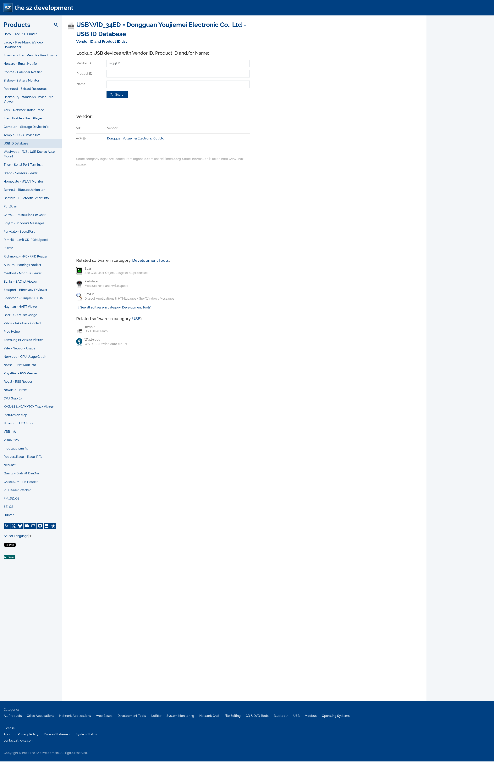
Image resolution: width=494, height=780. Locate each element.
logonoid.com (143, 159)
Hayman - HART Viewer (21, 306)
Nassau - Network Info (20, 365)
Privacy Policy (28, 734)
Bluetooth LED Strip (18, 423)
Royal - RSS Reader (18, 381)
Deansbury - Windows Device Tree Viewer (28, 99)
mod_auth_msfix (16, 448)
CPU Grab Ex (13, 398)
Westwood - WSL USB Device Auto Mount (29, 154)
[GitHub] (40, 526)
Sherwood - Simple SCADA (23, 298)
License (9, 728)
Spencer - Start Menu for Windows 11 (30, 55)
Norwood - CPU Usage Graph (25, 357)
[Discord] (27, 526)
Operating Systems (336, 716)
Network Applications (75, 716)
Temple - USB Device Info (22, 135)
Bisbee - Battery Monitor (21, 80)
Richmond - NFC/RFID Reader (25, 256)
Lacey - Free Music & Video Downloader (23, 45)
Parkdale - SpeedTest (19, 231)
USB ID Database (16, 143)
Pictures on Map (15, 415)
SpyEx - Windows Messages (24, 223)
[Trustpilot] (53, 526)
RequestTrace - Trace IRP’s (23, 457)
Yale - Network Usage (19, 348)
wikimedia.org (170, 159)
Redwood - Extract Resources (25, 89)
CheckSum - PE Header (21, 482)
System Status (86, 734)
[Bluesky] (20, 526)
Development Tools (150, 260)
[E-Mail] (33, 526)
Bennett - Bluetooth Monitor (24, 190)
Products (17, 24)
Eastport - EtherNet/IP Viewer (25, 290)
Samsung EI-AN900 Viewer (23, 340)
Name (81, 84)
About (8, 734)
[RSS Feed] (7, 526)
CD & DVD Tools (257, 716)
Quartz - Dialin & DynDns (21, 473)
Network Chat (209, 716)
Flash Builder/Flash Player (23, 118)
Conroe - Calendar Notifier (23, 72)
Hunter (9, 515)
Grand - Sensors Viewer (20, 173)
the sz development (44, 7)
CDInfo (8, 248)
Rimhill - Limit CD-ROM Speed (26, 240)
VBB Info (10, 431)
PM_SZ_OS (11, 498)
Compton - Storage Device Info (26, 127)
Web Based (104, 716)
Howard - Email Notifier (21, 63)
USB (136, 318)
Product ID (84, 74)
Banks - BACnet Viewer (20, 281)
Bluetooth (281, 716)
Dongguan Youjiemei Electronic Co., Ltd (135, 138)
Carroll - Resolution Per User (25, 215)
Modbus (311, 716)
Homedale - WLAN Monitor (23, 181)
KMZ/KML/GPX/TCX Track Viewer (29, 407)
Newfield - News (15, 390)
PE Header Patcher (17, 490)
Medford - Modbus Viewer (22, 273)
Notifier (156, 716)
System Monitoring (180, 716)
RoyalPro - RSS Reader (20, 373)
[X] (13, 526)
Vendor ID (84, 63)
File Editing (232, 716)
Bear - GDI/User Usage (20, 315)
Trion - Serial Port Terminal (23, 165)
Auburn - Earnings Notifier (22, 265)
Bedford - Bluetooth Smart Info (26, 198)
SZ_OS (8, 507)
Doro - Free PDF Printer (20, 34)
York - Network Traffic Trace (24, 110)
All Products (13, 716)
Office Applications (40, 716)
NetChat (10, 465)
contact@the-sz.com (19, 740)
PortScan (10, 206)
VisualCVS (11, 440)
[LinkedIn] (47, 526)
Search (117, 94)
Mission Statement (57, 734)
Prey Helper (12, 331)
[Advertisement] (31, 639)
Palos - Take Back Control (22, 323)
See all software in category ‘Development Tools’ (113, 307)
